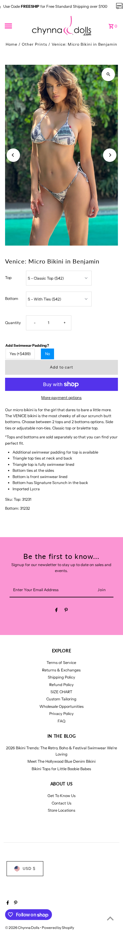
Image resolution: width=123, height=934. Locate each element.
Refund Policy (61, 684)
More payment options (61, 397)
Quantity (13, 322)
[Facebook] (56, 611)
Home (11, 44)
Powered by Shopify (58, 927)
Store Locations (61, 810)
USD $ (29, 868)
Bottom (11, 298)
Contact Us (61, 803)
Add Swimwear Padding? (27, 345)
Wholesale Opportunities (61, 706)
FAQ (61, 721)
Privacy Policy (61, 713)
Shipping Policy (61, 677)
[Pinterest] (66, 611)
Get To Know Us (61, 795)
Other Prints (34, 44)
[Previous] (13, 155)
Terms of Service (61, 662)
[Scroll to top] (110, 918)
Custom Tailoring (61, 699)
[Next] (109, 155)
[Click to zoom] (108, 74)
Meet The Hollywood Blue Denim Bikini (61, 761)
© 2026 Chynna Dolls (22, 927)
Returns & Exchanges (61, 670)
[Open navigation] (16, 26)
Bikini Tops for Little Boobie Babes (61, 769)
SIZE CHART (61, 692)
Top (8, 277)
